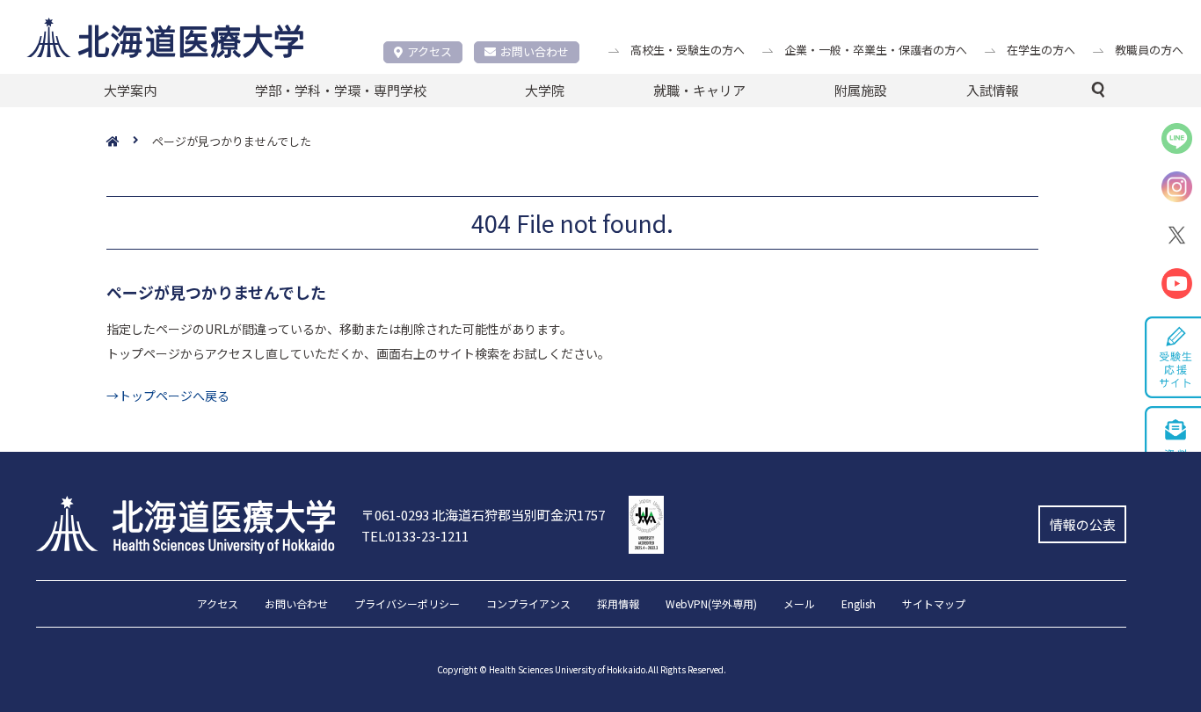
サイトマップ (933, 605)
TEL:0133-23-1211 (415, 536)
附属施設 (860, 90)
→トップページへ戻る (167, 395)
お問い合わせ (534, 51)
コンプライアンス (528, 605)
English (858, 605)
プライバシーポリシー (407, 605)
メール (799, 605)
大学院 (544, 90)
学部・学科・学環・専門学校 (340, 90)
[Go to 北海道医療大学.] (129, 142)
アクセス (429, 51)
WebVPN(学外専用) (711, 605)
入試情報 (992, 90)
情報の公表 (1083, 524)
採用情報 (618, 605)
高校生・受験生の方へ (687, 49)
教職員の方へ (1149, 49)
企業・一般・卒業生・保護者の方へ (875, 49)
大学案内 (130, 90)
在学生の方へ (1041, 49)
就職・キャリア (699, 90)
